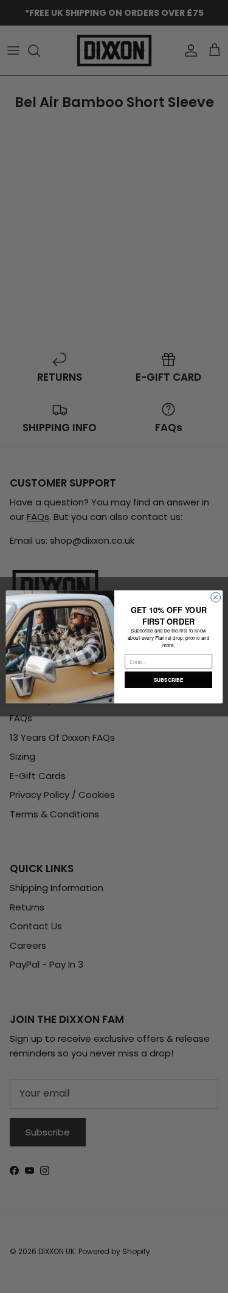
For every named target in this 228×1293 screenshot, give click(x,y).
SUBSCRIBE (167, 679)
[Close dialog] (215, 597)
